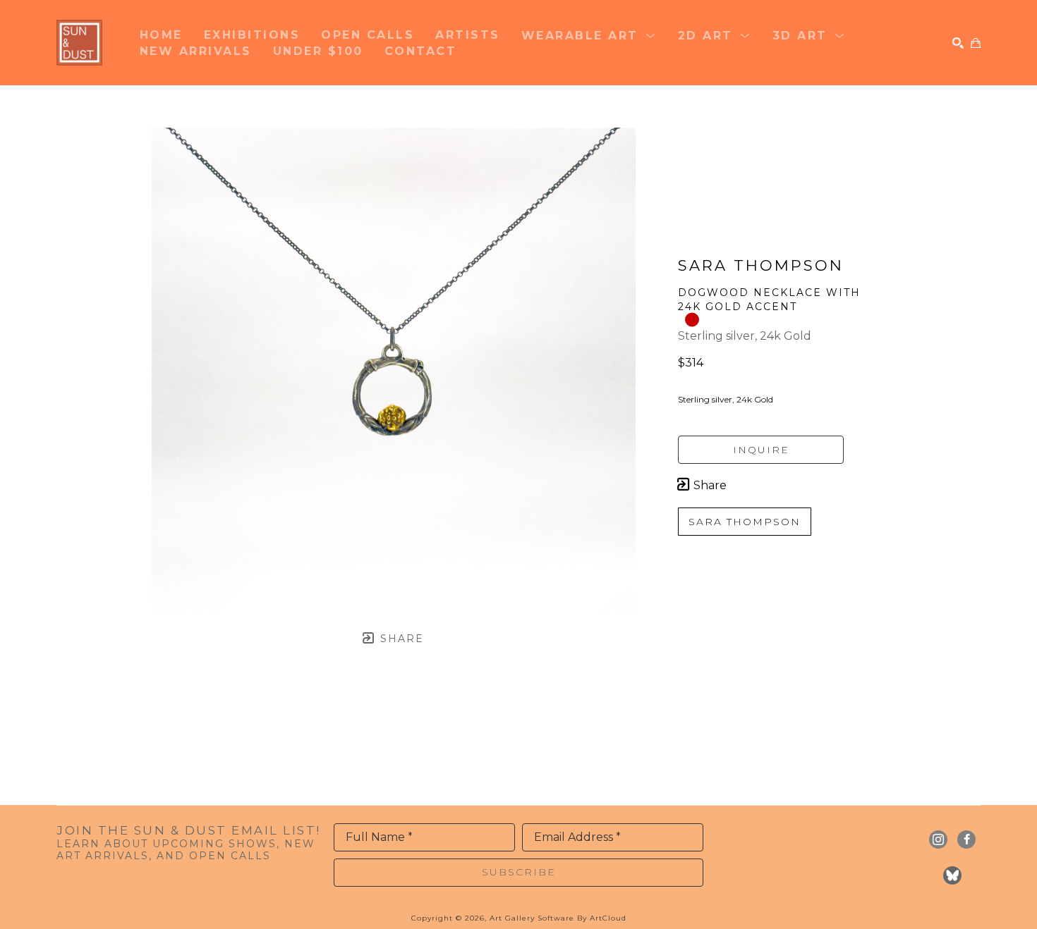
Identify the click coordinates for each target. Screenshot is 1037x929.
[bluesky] (952, 875)
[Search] (958, 43)
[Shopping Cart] (976, 43)
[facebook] (966, 839)
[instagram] (938, 839)
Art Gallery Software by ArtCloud (558, 918)
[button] (589, 34)
